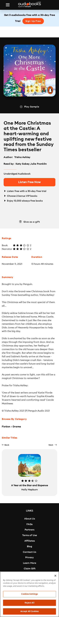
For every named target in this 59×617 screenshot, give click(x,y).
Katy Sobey (23, 164)
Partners (29, 530)
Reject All (29, 602)
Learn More (29, 563)
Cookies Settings (29, 594)
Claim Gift (29, 568)
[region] (29, 594)
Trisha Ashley (22, 157)
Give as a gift (31, 222)
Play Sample (31, 107)
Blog (29, 546)
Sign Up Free (33, 21)
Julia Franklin (38, 164)
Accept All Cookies (29, 611)
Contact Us (29, 552)
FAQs (29, 524)
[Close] (55, 575)
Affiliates (29, 541)
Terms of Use (29, 535)
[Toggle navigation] (8, 5)
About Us (29, 519)
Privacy (29, 557)
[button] (5, 445)
